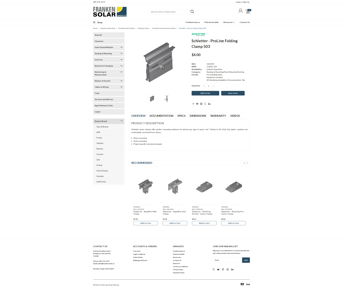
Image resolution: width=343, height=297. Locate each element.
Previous (133, 65)
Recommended (141, 162)
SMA (98, 132)
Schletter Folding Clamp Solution (164, 28)
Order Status (138, 257)
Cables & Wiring (102, 87)
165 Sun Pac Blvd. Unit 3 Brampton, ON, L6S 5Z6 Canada (102, 253)
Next (187, 65)
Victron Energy (102, 171)
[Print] (201, 104)
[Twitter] (205, 104)
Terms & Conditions (180, 266)
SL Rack (99, 165)
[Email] (197, 104)
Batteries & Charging (104, 66)
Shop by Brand (101, 121)
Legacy (98, 112)
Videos (235, 115)
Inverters (99, 60)
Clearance (99, 41)
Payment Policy (178, 273)
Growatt (99, 154)
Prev (244, 163)
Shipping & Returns (140, 260)
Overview (138, 115)
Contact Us (245, 22)
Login (238, 2)
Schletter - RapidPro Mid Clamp (202, 212)
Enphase (99, 149)
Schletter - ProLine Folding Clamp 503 (192, 28)
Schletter (99, 143)
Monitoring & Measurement (101, 73)
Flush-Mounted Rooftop (126, 28)
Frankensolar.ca (193, 22)
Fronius (99, 138)
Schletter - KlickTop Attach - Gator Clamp (142, 212)
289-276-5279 (99, 2)
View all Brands (102, 127)
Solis (98, 160)
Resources (228, 22)
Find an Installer (211, 22)
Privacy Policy (178, 270)
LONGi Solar (101, 182)
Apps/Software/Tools (104, 105)
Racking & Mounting (107, 28)
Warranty (218, 115)
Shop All (98, 35)
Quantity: (196, 85)
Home (95, 28)
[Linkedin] (209, 104)
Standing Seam (143, 28)
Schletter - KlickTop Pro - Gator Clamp (173, 212)
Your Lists (136, 251)
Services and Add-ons (104, 99)
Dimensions (198, 115)
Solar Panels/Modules (104, 47)
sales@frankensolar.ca (106, 264)
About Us (176, 263)
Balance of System (102, 81)
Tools (97, 93)
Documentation (161, 115)
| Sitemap (115, 285)
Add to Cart (144, 223)
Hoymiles (100, 176)
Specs (182, 115)
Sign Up (246, 2)
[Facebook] (193, 104)
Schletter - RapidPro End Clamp (231, 212)
